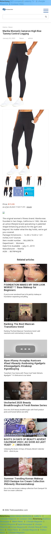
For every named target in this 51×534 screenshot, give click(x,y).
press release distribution (21, 516)
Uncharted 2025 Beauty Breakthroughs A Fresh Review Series (25, 404)
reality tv (38, 516)
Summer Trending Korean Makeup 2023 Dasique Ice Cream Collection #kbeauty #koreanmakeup (24, 481)
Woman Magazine (17, 527)
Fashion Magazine (8, 524)
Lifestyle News (33, 527)
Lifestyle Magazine (9, 519)
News (21, 38)
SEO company (16, 1)
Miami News (17, 521)
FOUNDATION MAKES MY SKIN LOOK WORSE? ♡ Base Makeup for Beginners (24, 287)
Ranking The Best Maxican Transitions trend (19, 325)
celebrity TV (29, 1)
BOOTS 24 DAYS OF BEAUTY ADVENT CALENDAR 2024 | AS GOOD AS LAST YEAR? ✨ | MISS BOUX (25, 442)
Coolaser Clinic (17, 4)
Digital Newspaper (24, 524)
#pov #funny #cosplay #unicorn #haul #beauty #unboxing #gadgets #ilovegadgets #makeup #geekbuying (24, 364)
